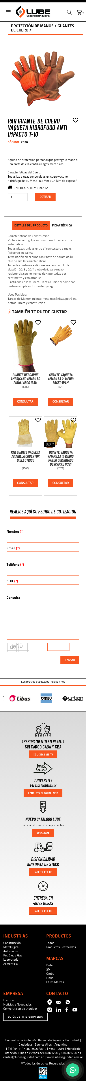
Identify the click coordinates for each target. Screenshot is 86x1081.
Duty (49, 965)
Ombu (50, 974)
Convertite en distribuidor (20, 1009)
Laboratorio (10, 960)
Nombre (15, 531)
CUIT (12, 581)
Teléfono (15, 565)
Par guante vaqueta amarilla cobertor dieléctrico (25, 456)
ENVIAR (70, 660)
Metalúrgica (11, 947)
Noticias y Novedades (17, 1004)
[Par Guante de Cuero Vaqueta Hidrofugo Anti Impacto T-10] (43, 79)
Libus (50, 978)
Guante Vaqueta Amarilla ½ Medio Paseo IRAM (60, 378)
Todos (50, 943)
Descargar (43, 833)
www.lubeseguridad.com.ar (65, 1057)
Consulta (13, 598)
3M (48, 969)
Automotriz (10, 951)
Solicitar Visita (43, 754)
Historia (8, 1000)
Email (13, 548)
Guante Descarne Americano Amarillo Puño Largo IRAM (25, 378)
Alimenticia (10, 964)
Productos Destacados (61, 947)
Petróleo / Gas (12, 955)
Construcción (12, 943)
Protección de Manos (32, 25)
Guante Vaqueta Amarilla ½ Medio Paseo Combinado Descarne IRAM (60, 458)
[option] (16, 698)
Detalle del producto (31, 225)
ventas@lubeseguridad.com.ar (23, 1057)
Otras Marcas (55, 982)
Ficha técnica (62, 225)
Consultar (25, 401)
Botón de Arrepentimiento (25, 1016)
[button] (80, 11)
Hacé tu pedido (43, 872)
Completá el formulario (43, 793)
